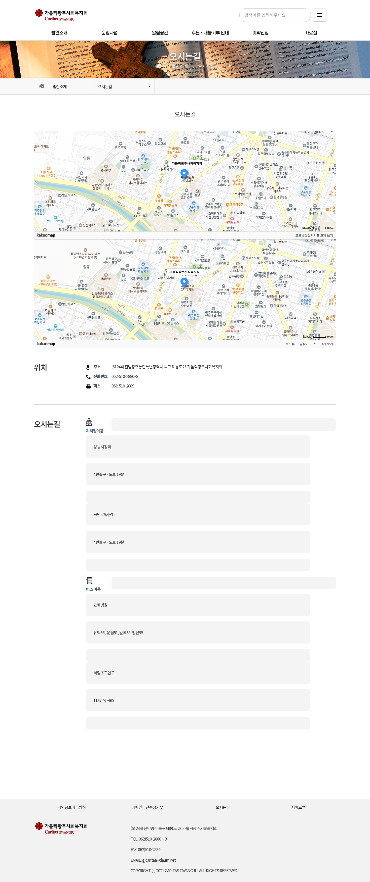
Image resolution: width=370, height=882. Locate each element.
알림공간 (160, 33)
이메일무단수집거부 (147, 807)
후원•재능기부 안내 (210, 33)
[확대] (329, 172)
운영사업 (109, 33)
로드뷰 (299, 235)
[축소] (329, 180)
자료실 (311, 33)
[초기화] (329, 190)
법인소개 (59, 33)
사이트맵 (298, 807)
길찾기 (308, 235)
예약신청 (260, 33)
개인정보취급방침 (72, 807)
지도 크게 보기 (323, 235)
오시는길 (206, 66)
